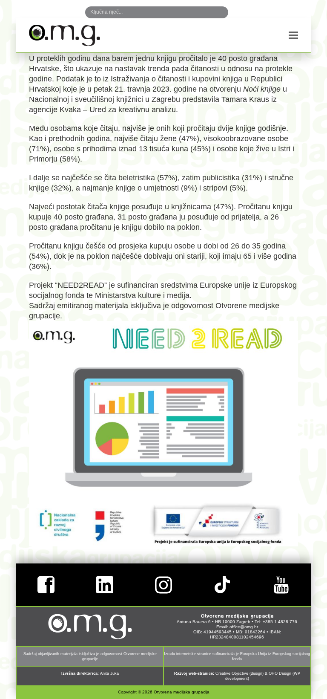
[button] (293, 35)
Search (212, 12)
